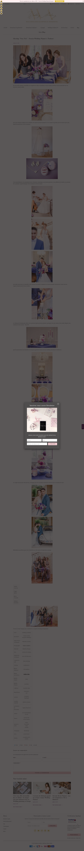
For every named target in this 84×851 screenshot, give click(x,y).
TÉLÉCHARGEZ (59, 1)
